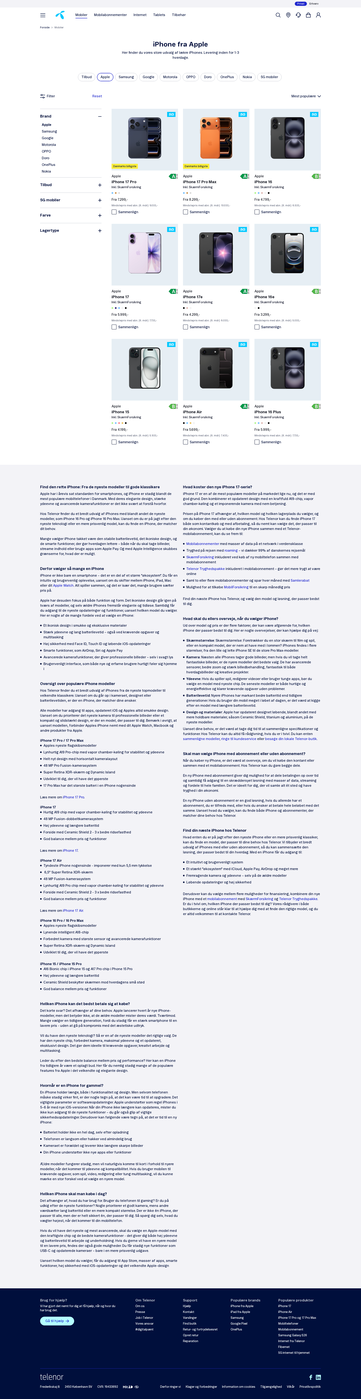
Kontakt (188, 1312)
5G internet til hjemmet (294, 1352)
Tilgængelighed (271, 1386)
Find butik (190, 1323)
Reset (97, 96)
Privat (300, 4)
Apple (46, 124)
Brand (45, 116)
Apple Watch (63, 585)
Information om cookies (238, 1386)
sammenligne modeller (201, 739)
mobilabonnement (222, 899)
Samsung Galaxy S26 (292, 1335)
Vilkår (291, 1386)
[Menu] (43, 15)
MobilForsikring (236, 587)
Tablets (159, 15)
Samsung (49, 131)
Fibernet (284, 1347)
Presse (140, 1312)
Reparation (190, 1341)
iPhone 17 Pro (73, 797)
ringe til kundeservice (238, 739)
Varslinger (190, 1317)
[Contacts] (298, 15)
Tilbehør (179, 15)
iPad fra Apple (240, 1312)
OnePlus (48, 165)
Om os (140, 1306)
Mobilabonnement (290, 1329)
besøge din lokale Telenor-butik (291, 739)
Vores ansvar (144, 1323)
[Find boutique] (288, 15)
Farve (45, 215)
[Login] (318, 15)
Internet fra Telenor (291, 1341)
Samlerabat (300, 580)
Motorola (49, 145)
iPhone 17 (70, 850)
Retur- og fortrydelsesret (200, 1329)
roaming (231, 550)
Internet (139, 15)
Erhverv (313, 4)
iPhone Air (285, 1312)
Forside (45, 27)
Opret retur (190, 1335)
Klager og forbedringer (201, 1386)
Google (47, 138)
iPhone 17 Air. (73, 910)
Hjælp (187, 1306)
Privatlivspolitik (310, 1386)
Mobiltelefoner (288, 1323)
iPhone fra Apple (242, 1306)
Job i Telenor (144, 1317)
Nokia (46, 171)
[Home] (60, 15)
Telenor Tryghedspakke (205, 569)
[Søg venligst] (278, 15)
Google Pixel (239, 1323)
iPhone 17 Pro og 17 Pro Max (297, 1317)
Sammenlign (128, 212)
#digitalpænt (144, 1329)
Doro (45, 158)
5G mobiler (50, 200)
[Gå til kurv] (308, 15)
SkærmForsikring (200, 557)
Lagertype (49, 231)
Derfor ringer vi (170, 1386)
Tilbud (46, 185)
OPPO (46, 151)
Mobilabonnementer (110, 15)
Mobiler (81, 15)
